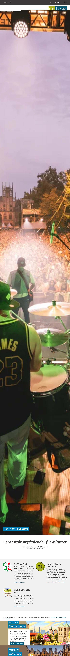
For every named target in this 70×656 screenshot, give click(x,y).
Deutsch (57, 2)
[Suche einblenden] (50, 2)
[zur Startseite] (58, 8)
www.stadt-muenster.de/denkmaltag (56, 581)
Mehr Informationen (19, 582)
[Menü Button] (65, 2)
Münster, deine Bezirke (17, 643)
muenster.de (7, 2)
